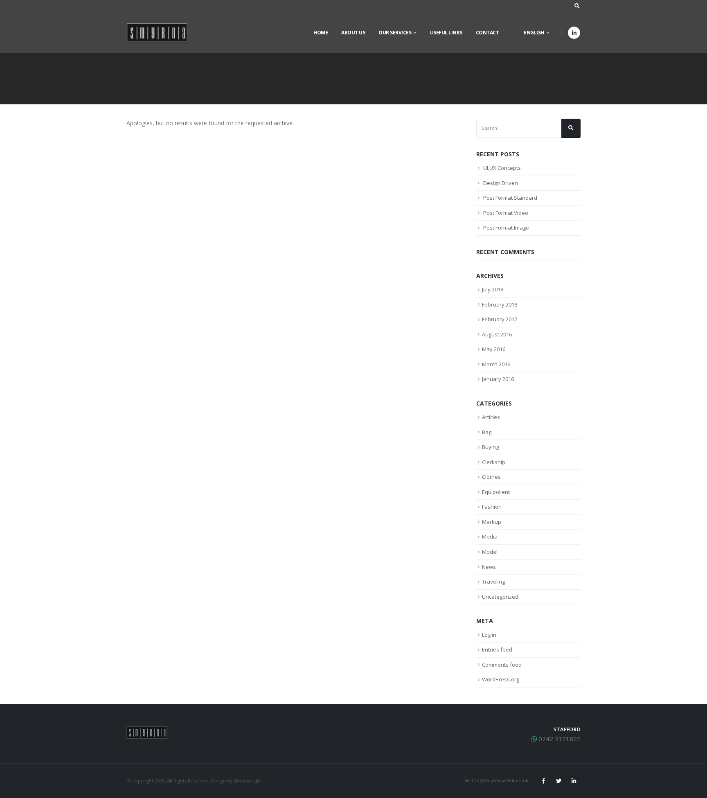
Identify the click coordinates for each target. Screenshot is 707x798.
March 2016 (496, 364)
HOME (320, 32)
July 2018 (492, 289)
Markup (491, 521)
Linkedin (573, 781)
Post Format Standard (510, 197)
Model (490, 551)
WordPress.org (500, 679)
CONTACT (487, 32)
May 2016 (493, 349)
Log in (489, 634)
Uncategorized (500, 596)
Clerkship (493, 462)
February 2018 (499, 304)
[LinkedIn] (574, 33)
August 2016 (497, 334)
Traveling (493, 581)
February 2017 (499, 319)
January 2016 (498, 379)
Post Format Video (505, 212)
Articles (491, 417)
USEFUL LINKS (446, 32)
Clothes (491, 476)
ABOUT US (353, 32)
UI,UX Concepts (502, 167)
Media (490, 536)
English (534, 32)
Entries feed (497, 649)
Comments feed (502, 664)
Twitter (558, 781)
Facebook (543, 781)
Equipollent (496, 492)
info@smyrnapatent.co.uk (499, 780)
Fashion (492, 506)
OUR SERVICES (394, 32)
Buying (490, 447)
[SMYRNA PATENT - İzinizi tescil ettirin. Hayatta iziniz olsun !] (157, 33)
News (489, 566)
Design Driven (500, 183)
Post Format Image (506, 227)
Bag (486, 432)
